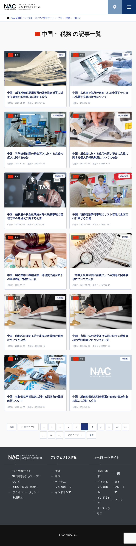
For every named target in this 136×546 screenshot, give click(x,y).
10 (109, 426)
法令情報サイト (22, 471)
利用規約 (18, 497)
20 (51, 435)
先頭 (12, 427)
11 (117, 426)
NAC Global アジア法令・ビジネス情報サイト (32, 18)
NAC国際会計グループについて (26, 479)
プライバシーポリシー (26, 492)
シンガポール (63, 487)
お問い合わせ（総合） (26, 487)
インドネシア (63, 492)
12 (125, 426)
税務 (68, 18)
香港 (57, 471)
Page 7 (77, 18)
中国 (60, 18)
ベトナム (60, 481)
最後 (92, 435)
